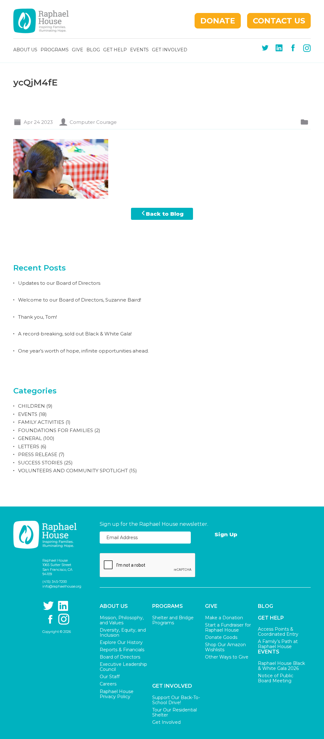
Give (77, 50)
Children (31, 406)
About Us (25, 50)
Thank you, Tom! (37, 317)
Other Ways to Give (226, 656)
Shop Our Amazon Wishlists (225, 647)
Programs (54, 50)
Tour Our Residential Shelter (174, 712)
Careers (108, 683)
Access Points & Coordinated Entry (278, 632)
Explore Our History (121, 642)
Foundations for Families (55, 430)
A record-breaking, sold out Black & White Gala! (75, 334)
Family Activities (41, 422)
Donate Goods (221, 637)
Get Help (115, 50)
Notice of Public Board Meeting (275, 678)
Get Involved (169, 50)
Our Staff (110, 676)
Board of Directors (120, 656)
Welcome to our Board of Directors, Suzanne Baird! (79, 300)
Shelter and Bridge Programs (173, 620)
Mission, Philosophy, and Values (122, 620)
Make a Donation (224, 617)
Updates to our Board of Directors (59, 283)
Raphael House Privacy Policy (117, 694)
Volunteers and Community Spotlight (73, 471)
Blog (93, 50)
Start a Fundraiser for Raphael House (228, 627)
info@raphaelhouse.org (61, 586)
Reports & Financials (122, 649)
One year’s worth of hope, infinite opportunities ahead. (83, 351)
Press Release (37, 454)
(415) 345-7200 (54, 581)
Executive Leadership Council (123, 667)
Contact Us (279, 20)
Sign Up (226, 534)
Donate (217, 20)
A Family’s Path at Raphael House (278, 644)
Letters (28, 446)
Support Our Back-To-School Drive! (176, 700)
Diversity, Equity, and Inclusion (123, 633)
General (30, 438)
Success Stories (40, 463)
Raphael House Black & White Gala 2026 (281, 666)
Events (139, 50)
